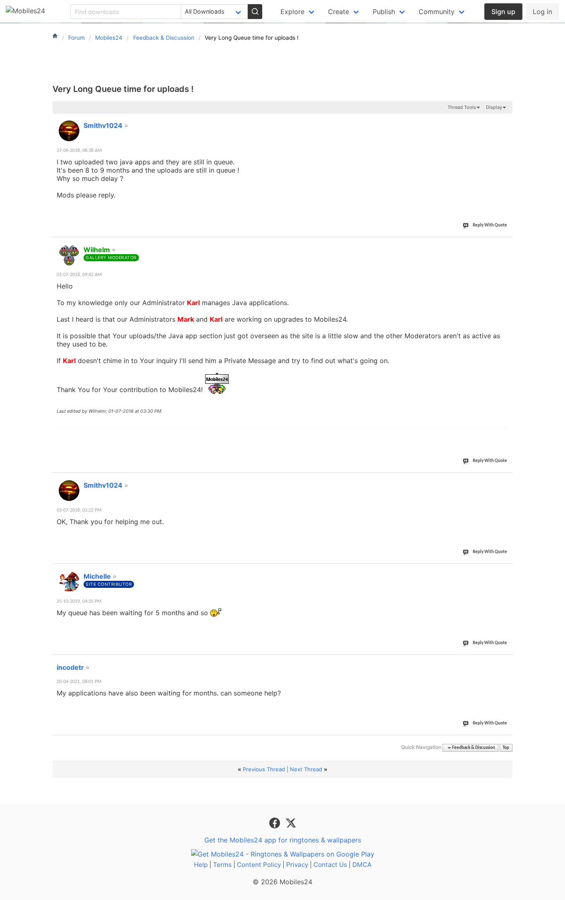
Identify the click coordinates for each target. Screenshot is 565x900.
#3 (505, 480)
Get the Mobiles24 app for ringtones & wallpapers (282, 840)
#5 (505, 662)
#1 (505, 120)
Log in (542, 11)
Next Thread (306, 769)
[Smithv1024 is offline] (69, 130)
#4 (505, 571)
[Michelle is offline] (69, 581)
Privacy (297, 865)
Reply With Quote (490, 225)
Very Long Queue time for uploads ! (123, 89)
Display (494, 107)
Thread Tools (462, 107)
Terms (222, 865)
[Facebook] (275, 822)
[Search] (254, 11)
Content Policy (259, 865)
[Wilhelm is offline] (69, 255)
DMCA (361, 865)
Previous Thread (264, 769)
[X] (290, 822)
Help (201, 865)
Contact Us (330, 865)
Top (506, 748)
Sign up (503, 11)
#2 (505, 245)
